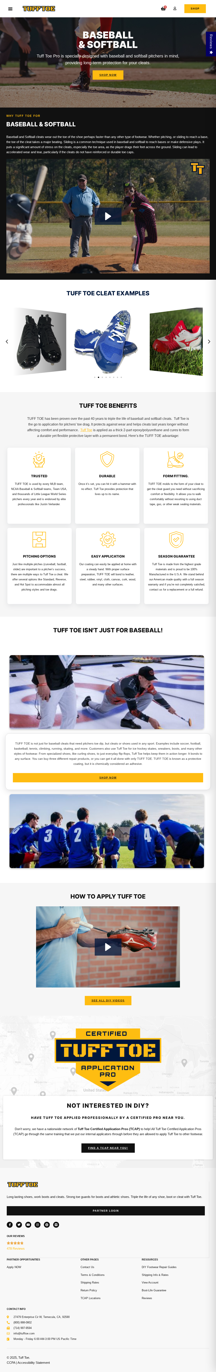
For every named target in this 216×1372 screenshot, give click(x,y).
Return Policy (89, 1290)
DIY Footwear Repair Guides (159, 1267)
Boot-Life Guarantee (154, 1290)
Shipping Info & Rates (155, 1275)
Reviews (147, 1298)
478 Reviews (16, 1248)
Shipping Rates (90, 1282)
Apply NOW (14, 1267)
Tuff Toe (86, 430)
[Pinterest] (47, 1225)
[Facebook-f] (10, 1225)
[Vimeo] (56, 1225)
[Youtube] (28, 1225)
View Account (150, 1282)
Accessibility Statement (34, 1362)
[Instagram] (37, 1225)
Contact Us (87, 1267)
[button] (10, 8)
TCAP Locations (91, 1298)
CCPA (11, 1362)
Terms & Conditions (93, 1275)
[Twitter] (19, 1225)
